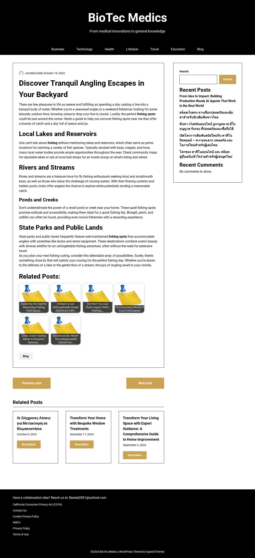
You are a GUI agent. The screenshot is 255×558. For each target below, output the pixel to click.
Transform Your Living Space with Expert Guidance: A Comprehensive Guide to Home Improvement (141, 428)
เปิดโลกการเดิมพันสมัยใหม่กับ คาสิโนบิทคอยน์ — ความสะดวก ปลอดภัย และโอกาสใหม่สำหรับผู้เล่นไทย (206, 140)
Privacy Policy (21, 528)
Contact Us (19, 510)
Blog (200, 49)
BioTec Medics (127, 18)
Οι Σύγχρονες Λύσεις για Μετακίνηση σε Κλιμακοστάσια (34, 423)
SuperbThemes (155, 551)
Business (57, 49)
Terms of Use (21, 534)
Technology (84, 49)
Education (178, 49)
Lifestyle (132, 49)
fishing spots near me (127, 119)
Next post (145, 383)
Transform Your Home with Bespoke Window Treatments (88, 423)
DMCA (17, 522)
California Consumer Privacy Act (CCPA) (37, 504)
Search (183, 71)
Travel (154, 49)
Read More (29, 444)
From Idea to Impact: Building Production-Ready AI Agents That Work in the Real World (207, 101)
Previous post (31, 383)
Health (109, 49)
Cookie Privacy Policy (26, 516)
